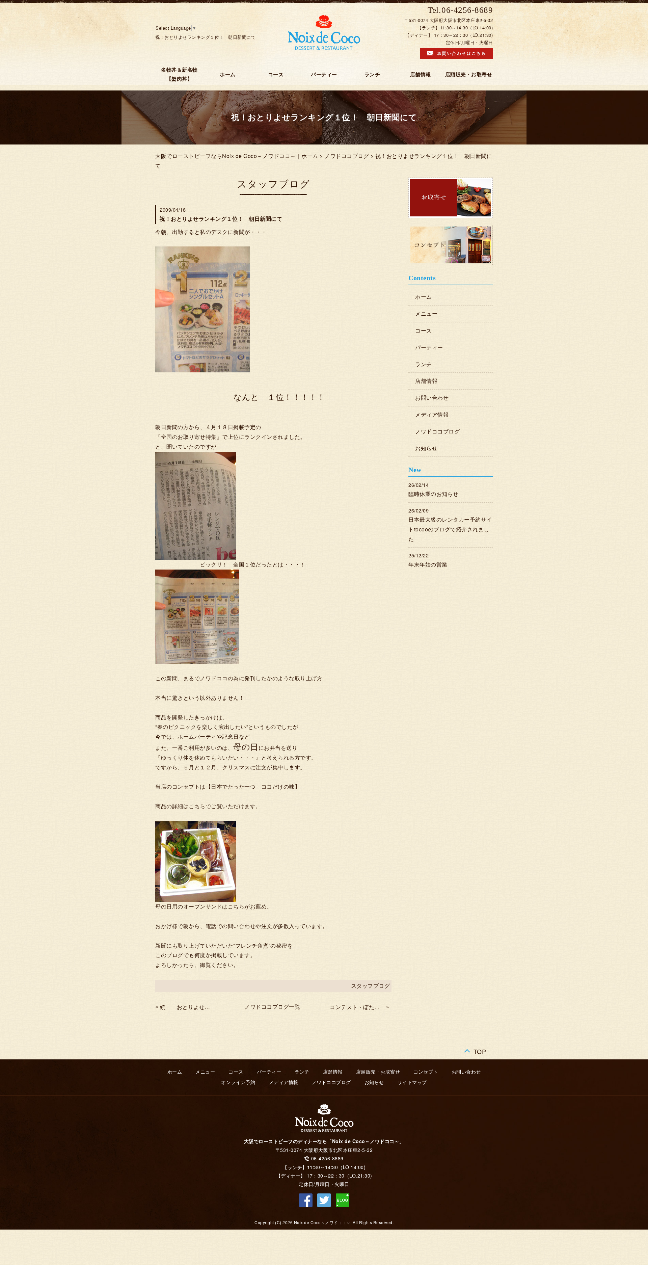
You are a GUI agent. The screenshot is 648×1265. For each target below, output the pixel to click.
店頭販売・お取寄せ (468, 74)
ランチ (372, 74)
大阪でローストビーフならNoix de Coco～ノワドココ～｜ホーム (236, 156)
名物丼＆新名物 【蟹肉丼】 (182, 74)
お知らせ (426, 448)
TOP (480, 1050)
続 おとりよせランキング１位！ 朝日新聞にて (187, 1007)
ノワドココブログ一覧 (272, 1006)
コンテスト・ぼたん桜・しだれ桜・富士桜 (357, 1007)
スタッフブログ (370, 986)
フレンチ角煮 (252, 945)
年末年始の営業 (428, 564)
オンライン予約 (238, 1082)
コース (276, 74)
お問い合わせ (432, 397)
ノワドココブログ (346, 156)
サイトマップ (412, 1082)
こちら (197, 806)
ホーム (228, 74)
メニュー (426, 313)
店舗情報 (420, 74)
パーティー (324, 74)
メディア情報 (432, 414)
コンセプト (425, 1072)
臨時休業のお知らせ (433, 494)
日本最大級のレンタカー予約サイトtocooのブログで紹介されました (450, 529)
